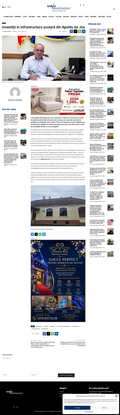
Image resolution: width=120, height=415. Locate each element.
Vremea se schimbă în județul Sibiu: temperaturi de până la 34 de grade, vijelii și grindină (98, 126)
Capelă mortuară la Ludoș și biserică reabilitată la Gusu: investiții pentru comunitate (72, 343)
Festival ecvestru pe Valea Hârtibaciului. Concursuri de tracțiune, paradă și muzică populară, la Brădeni (98, 171)
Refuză (104, 408)
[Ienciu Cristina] (15, 92)
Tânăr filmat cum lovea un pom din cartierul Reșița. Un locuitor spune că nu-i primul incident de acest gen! (98, 159)
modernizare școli (35, 328)
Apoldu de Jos (39, 326)
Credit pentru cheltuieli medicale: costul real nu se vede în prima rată (97, 221)
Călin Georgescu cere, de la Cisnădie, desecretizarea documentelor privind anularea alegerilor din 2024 (98, 65)
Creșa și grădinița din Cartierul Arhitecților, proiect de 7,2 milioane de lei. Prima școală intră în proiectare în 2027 (98, 183)
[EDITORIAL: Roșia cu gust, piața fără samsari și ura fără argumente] (110, 31)
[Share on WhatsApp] (40, 234)
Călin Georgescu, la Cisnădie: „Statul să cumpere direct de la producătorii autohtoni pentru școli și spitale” (11, 143)
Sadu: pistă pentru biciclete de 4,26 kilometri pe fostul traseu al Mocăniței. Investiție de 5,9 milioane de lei (98, 147)
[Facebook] (80, 5)
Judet (3, 23)
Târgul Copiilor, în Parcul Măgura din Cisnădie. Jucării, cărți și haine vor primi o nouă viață (97, 136)
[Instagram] (84, 5)
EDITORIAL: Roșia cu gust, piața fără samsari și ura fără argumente (98, 31)
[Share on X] (36, 234)
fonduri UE (52, 326)
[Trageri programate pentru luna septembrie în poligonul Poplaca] (110, 254)
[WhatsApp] (79, 31)
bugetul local (45, 159)
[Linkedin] (83, 31)
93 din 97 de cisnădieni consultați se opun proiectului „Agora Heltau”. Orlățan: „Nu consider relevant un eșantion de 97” (97, 195)
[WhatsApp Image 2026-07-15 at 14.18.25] (58, 281)
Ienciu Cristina (7, 31)
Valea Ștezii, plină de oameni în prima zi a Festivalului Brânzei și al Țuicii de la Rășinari (11, 131)
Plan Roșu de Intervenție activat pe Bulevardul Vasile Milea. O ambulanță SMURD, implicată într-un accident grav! (43, 344)
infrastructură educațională (63, 326)
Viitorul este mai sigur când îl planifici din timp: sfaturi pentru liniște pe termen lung (97, 232)
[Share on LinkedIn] (44, 234)
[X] (75, 31)
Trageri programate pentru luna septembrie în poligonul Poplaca (98, 253)
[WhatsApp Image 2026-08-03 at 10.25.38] (58, 101)
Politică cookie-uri (89, 411)
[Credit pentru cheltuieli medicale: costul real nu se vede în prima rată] (110, 222)
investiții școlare (75, 326)
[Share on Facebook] (32, 234)
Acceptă (77, 408)
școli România (45, 328)
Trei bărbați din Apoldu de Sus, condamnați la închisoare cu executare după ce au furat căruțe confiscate (98, 78)
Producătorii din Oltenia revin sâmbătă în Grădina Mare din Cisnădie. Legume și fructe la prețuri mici (97, 242)
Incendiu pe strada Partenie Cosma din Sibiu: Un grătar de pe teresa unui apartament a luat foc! (98, 54)
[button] (116, 396)
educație (46, 326)
